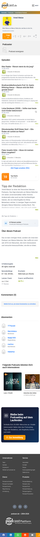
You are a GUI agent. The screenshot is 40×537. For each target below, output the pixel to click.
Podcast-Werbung (27, 489)
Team (3, 462)
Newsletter (25, 462)
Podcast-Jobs (26, 484)
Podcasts (10, 12)
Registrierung (6, 489)
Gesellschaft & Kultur (8, 31)
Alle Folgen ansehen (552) (20, 168)
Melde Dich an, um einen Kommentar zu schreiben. (20, 304)
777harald (11, 326)
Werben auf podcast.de (8, 470)
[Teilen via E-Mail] (32, 535)
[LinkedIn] (20, 507)
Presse (24, 467)
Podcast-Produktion (27, 494)
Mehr (36, 210)
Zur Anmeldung (16, 437)
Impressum (5, 467)
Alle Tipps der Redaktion (9, 216)
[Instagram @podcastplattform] (15, 507)
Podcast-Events (6, 486)
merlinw (11, 344)
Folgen (8, 36)
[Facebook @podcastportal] (25, 507)
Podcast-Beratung (27, 481)
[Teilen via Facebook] (3, 535)
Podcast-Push (26, 486)
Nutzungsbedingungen (28, 470)
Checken (6, 284)
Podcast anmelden (7, 481)
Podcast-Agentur (27, 491)
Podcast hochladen (7, 484)
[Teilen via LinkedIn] (10, 535)
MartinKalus (12, 331)
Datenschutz (25, 472)
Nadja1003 (12, 338)
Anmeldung (5, 491)
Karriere (4, 465)
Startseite (4, 12)
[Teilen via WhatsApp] (18, 535)
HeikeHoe (11, 352)
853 (36, 36)
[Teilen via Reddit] (25, 535)
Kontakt (24, 465)
